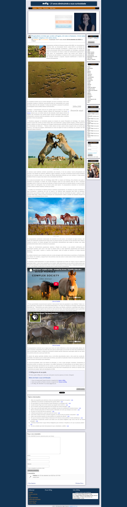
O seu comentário (40, 436)
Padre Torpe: (90, 118)
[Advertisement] (42, 22)
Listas (88, 91)
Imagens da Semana (92, 90)
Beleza (89, 71)
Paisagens (89, 96)
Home (35, 8)
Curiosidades (44, 39)
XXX (88, 102)
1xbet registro (90, 53)
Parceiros (45, 8)
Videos (89, 100)
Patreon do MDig (63, 382)
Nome (28, 455)
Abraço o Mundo (91, 59)
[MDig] (45, 3)
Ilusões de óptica (91, 87)
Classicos (89, 74)
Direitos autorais (33, 494)
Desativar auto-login (93, 156)
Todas (88, 66)
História (89, 84)
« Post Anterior (31, 483)
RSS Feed (52, 8)
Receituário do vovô (92, 56)
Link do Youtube (56, 301)
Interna (94, 36)
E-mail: (29, 459)
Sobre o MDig (32, 503)
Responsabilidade (33, 497)
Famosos (89, 78)
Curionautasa (90, 55)
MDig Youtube (90, 52)
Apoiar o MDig (62, 380)
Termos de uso (33, 501)
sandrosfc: (90, 116)
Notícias (89, 94)
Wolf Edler (89, 58)
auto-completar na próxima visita (36, 468)
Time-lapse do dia (91, 99)
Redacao (36, 39)
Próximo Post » (80, 483)
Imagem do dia (91, 88)
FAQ (30, 496)
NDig (88, 50)
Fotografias (90, 80)
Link (72, 400)
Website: (29, 464)
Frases (40, 8)
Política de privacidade (34, 499)
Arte (88, 69)
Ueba (88, 49)
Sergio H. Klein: (91, 113)
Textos (89, 97)
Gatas (88, 83)
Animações (90, 68)
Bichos (89, 72)
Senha (89, 149)
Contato (31, 492)
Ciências (89, 75)
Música (89, 93)
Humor (89, 86)
